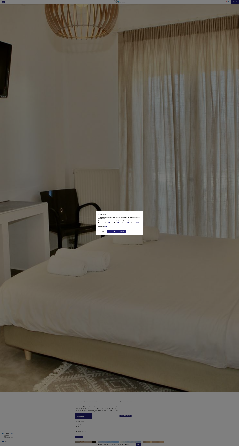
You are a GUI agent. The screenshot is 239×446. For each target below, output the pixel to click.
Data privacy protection (128, 220)
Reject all (102, 231)
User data (133, 222)
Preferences (123, 222)
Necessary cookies (102, 222)
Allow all (122, 231)
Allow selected (112, 231)
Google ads (101, 226)
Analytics (114, 222)
